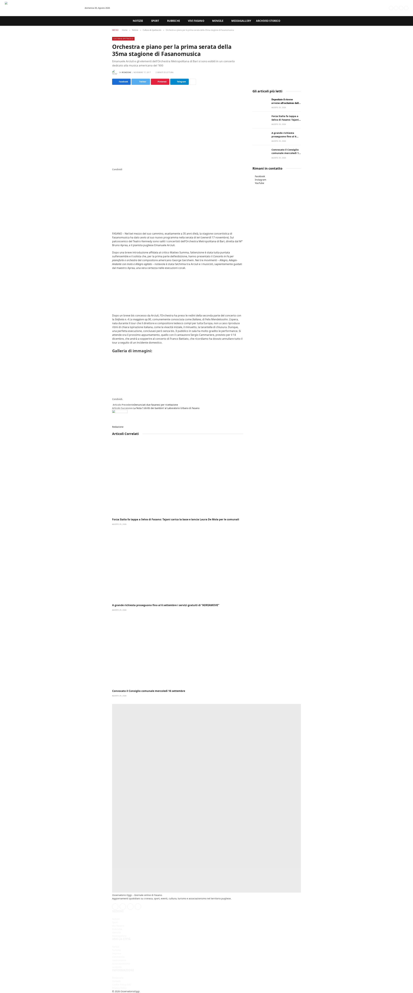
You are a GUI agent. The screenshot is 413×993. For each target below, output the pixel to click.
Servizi (115, 946)
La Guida (117, 966)
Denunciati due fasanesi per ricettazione (156, 404)
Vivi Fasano (196, 21)
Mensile (217, 21)
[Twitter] (113, 176)
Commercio (118, 956)
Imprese (116, 953)
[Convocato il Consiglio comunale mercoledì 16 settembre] (177, 650)
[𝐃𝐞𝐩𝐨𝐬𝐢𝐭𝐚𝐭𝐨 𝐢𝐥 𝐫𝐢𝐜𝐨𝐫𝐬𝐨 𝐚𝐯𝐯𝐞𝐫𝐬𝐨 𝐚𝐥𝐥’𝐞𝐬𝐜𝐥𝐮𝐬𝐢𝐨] (260, 102)
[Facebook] (113, 172)
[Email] (113, 189)
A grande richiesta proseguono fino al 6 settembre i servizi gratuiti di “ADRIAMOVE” (165, 605)
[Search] (378, 8)
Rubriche (173, 21)
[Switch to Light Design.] (386, 8)
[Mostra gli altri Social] (193, 82)
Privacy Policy (119, 987)
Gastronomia (119, 960)
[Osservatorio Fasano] (42, 8)
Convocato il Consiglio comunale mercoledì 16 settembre (148, 691)
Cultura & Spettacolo (123, 39)
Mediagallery (241, 21)
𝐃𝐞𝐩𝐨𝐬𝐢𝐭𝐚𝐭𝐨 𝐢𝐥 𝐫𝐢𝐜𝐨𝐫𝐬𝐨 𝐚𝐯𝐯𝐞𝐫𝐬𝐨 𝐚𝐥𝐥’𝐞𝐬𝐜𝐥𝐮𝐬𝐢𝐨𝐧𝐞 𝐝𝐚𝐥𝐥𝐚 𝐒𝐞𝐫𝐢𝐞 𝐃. (286, 101)
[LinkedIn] (113, 179)
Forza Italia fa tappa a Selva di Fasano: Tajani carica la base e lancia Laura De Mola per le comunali (175, 519)
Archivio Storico (268, 21)
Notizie (138, 21)
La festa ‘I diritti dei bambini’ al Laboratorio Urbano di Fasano (166, 408)
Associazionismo (121, 963)
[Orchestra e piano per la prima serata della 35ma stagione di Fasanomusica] (177, 125)
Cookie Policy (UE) (121, 984)
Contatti (116, 981)
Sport (155, 21)
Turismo (116, 950)
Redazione (126, 72)
